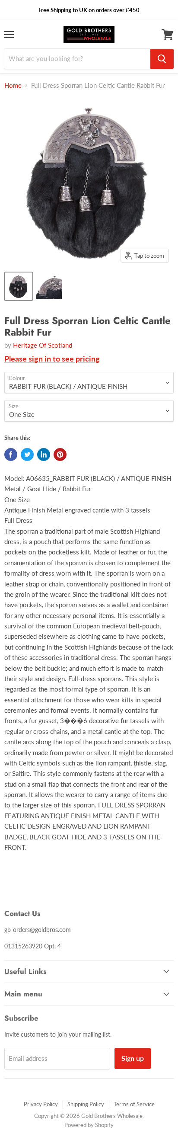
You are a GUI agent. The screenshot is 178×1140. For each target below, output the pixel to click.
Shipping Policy (85, 1104)
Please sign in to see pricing (52, 358)
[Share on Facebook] (10, 454)
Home (13, 85)
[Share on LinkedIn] (43, 454)
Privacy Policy (41, 1104)
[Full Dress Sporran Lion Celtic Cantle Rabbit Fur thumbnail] (18, 286)
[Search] (162, 59)
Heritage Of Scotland (42, 345)
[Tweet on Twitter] (27, 454)
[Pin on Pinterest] (60, 454)
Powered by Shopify (89, 1124)
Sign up (132, 1058)
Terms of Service (134, 1104)
